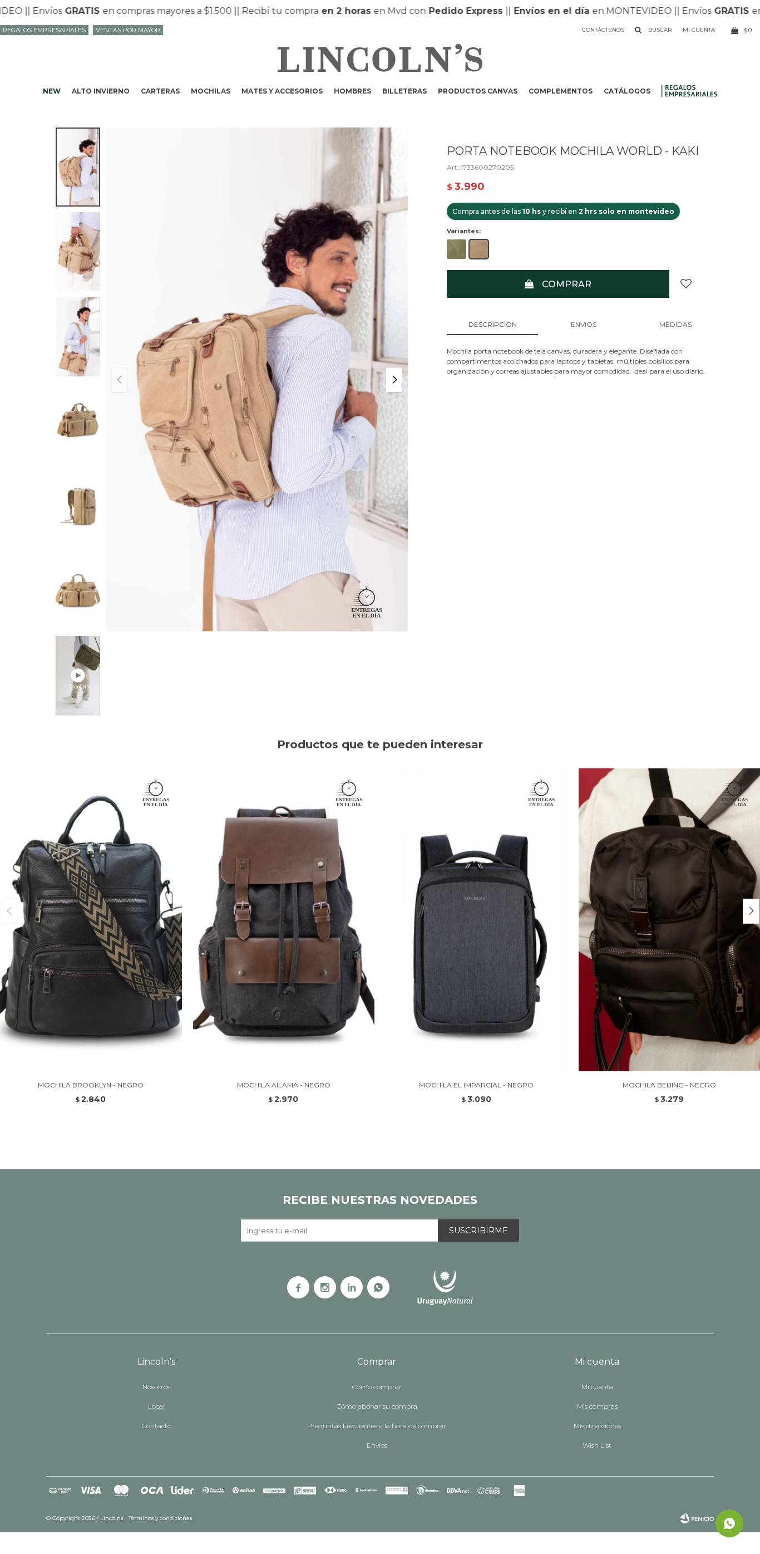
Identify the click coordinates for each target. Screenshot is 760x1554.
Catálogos (627, 91)
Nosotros (156, 1387)
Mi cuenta (597, 1387)
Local (156, 1406)
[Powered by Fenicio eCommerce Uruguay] (697, 1518)
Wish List (597, 1445)
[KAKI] (478, 249)
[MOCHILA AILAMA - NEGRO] (284, 919)
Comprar (566, 284)
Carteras (160, 91)
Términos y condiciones (160, 1518)
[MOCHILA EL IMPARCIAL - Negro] (476, 919)
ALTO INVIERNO (101, 91)
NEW (52, 91)
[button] (394, 380)
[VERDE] (456, 249)
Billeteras (404, 91)
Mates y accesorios (282, 91)
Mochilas (210, 91)
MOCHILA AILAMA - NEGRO (283, 1085)
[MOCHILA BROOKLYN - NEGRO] (91, 919)
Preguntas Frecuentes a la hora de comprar (376, 1425)
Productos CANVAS (477, 91)
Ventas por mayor (128, 30)
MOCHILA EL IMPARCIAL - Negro (476, 1085)
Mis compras (597, 1406)
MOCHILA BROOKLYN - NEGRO (91, 1085)
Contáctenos (603, 29)
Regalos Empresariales (44, 30)
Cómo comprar (377, 1387)
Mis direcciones (597, 1425)
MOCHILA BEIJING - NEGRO (669, 1085)
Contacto (156, 1425)
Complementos (561, 91)
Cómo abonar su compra (377, 1406)
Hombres (352, 91)
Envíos (377, 1445)
